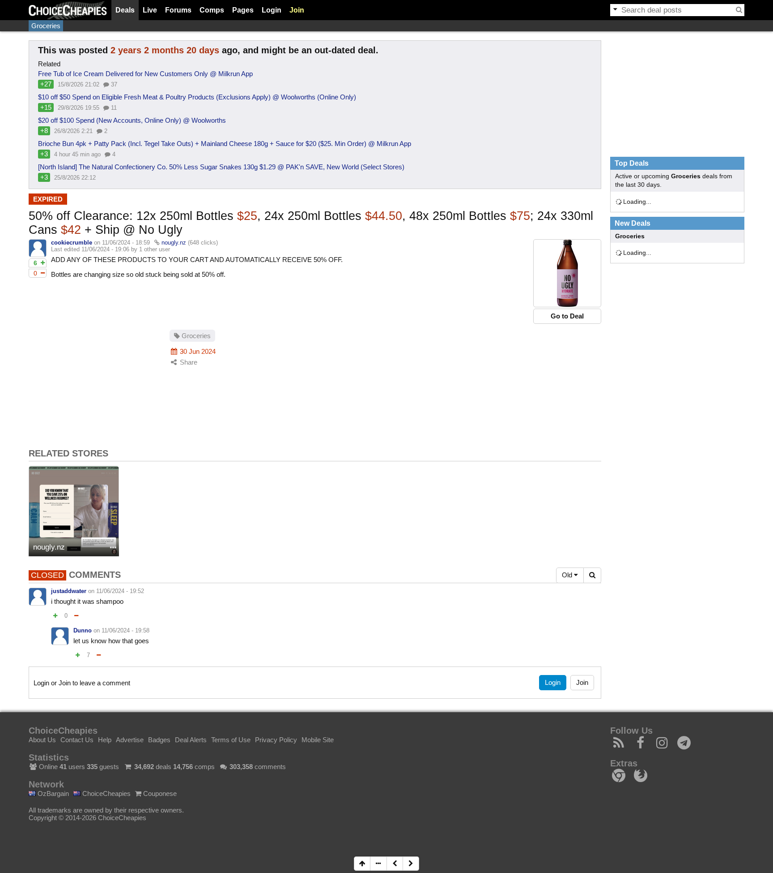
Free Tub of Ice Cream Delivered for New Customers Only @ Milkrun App (145, 73)
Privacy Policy (276, 740)
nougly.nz (173, 242)
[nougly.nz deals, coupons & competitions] (74, 511)
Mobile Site (318, 740)
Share (187, 362)
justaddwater (68, 591)
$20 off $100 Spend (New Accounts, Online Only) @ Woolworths (132, 120)
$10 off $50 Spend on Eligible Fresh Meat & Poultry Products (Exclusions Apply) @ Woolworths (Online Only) (197, 97)
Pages (243, 10)
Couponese (159, 793)
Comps (212, 10)
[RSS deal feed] (619, 745)
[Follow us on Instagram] (662, 745)
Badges (159, 740)
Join (296, 10)
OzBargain (52, 793)
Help (104, 740)
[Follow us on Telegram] (684, 745)
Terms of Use (231, 740)
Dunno (82, 630)
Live (150, 10)
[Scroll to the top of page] (362, 863)
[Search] (739, 10)
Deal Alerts (191, 740)
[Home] (68, 10)
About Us (42, 740)
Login (271, 10)
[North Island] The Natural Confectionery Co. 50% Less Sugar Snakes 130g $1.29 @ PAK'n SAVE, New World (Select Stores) (221, 167)
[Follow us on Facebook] (641, 745)
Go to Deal (567, 316)
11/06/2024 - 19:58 (125, 630)
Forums (178, 10)
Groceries (45, 26)
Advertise (130, 740)
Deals (125, 10)
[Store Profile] (113, 548)
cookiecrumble (71, 242)
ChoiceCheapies (106, 793)
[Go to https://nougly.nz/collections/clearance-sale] (567, 273)
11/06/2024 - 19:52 (120, 591)
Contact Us (76, 740)
